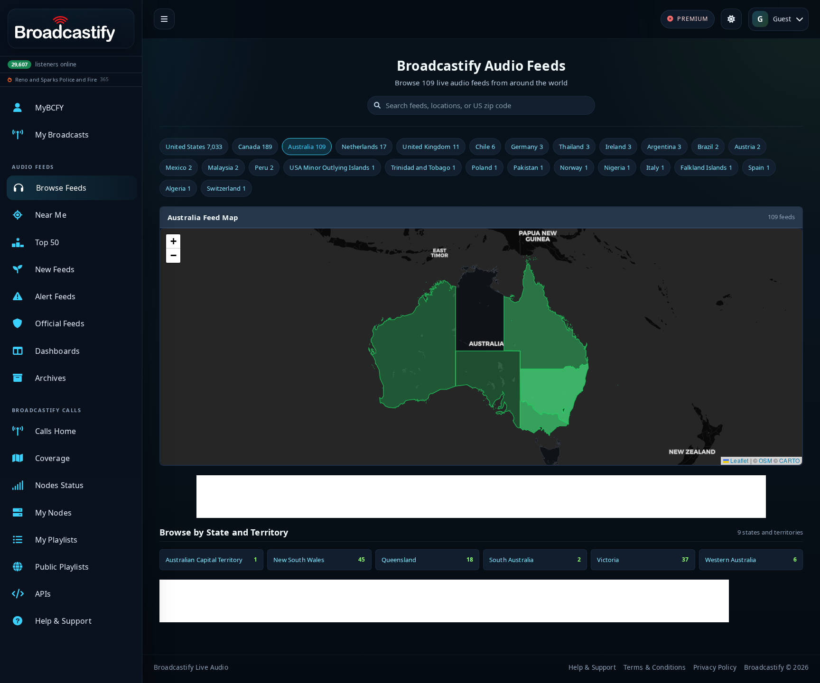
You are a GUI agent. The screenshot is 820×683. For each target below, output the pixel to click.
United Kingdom (430, 146)
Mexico (179, 167)
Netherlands (364, 146)
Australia (307, 146)
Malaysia (223, 167)
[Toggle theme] (731, 19)
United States (194, 146)
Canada (255, 146)
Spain (759, 167)
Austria (747, 146)
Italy (655, 167)
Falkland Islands (706, 167)
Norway (574, 167)
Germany (527, 146)
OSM (765, 460)
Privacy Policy (714, 667)
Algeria (178, 188)
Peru (264, 167)
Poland (484, 167)
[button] (173, 241)
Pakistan (528, 167)
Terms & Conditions (655, 667)
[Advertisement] (481, 496)
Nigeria (617, 167)
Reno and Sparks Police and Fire (56, 79)
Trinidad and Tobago (423, 167)
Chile (485, 146)
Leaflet (738, 460)
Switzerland (226, 188)
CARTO (789, 460)
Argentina (664, 146)
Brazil (708, 146)
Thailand (574, 146)
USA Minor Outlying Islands (331, 167)
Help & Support (592, 667)
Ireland (618, 146)
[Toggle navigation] (164, 19)
